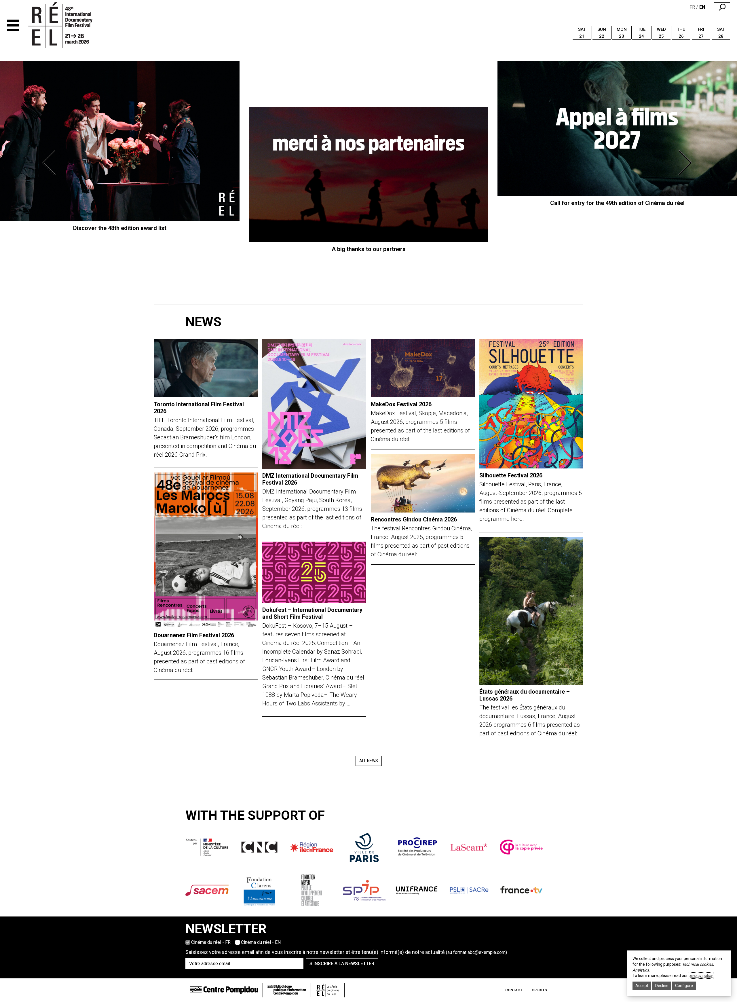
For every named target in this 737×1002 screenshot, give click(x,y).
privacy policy (701, 975)
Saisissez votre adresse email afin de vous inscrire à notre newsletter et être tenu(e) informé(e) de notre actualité (346, 952)
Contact (514, 990)
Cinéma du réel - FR (211, 942)
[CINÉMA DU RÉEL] (70, 25)
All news (368, 760)
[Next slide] (686, 163)
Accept (641, 985)
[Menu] (13, 25)
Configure (684, 985)
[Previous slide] (50, 163)
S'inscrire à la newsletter (341, 963)
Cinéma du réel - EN (261, 942)
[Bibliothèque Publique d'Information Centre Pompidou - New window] (286, 990)
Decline (661, 985)
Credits (539, 990)
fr (692, 7)
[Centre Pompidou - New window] (224, 990)
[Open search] (722, 7)
